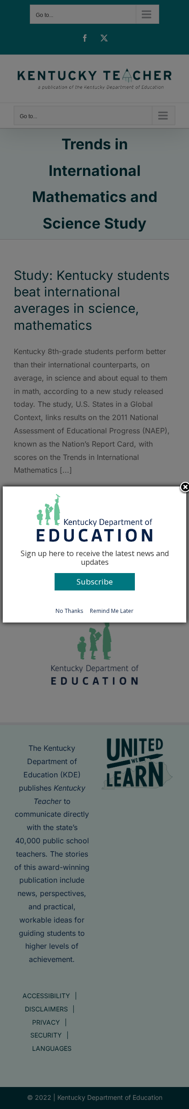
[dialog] (94, 554)
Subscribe (95, 581)
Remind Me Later (111, 611)
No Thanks (69, 611)
